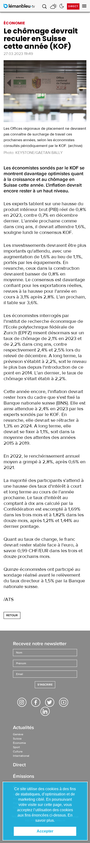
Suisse (17, 738)
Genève (18, 734)
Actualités (23, 727)
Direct (73, 6)
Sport (16, 747)
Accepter (45, 831)
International (21, 756)
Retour (12, 615)
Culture (18, 751)
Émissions (23, 776)
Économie (19, 743)
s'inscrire (45, 684)
